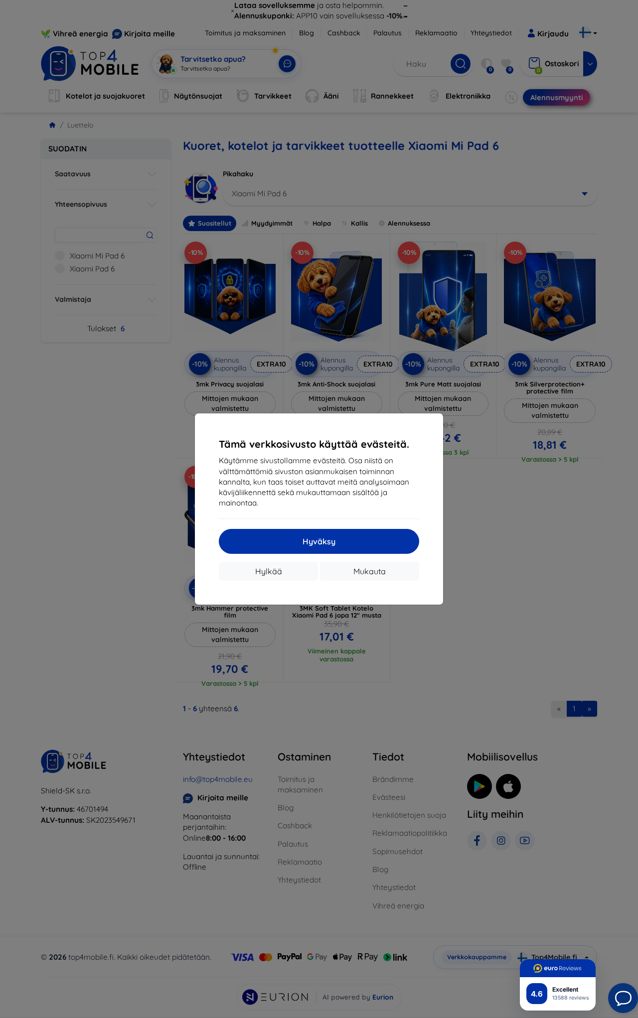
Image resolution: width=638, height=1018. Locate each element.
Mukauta (369, 571)
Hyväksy (319, 541)
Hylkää (268, 571)
